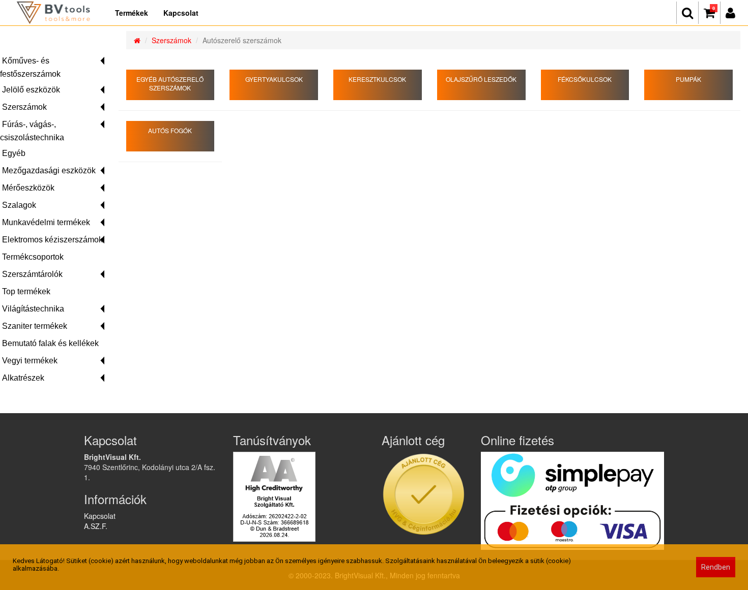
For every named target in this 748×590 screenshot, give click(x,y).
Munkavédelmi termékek (46, 222)
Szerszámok (24, 107)
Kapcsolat (180, 13)
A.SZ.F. (95, 526)
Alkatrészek (23, 378)
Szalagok (19, 205)
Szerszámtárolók (32, 274)
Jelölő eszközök (31, 89)
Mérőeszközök (28, 187)
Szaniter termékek (34, 326)
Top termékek (26, 291)
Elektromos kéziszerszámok (52, 239)
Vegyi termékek (29, 360)
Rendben (715, 567)
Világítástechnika (33, 308)
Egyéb (13, 153)
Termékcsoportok (33, 257)
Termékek (131, 13)
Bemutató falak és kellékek (50, 343)
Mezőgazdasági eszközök (49, 170)
